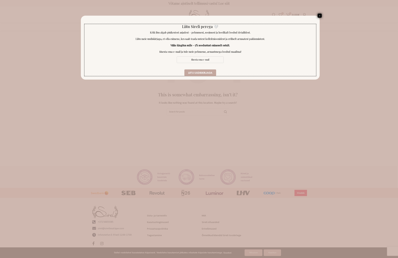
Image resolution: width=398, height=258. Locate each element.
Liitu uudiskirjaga (200, 73)
